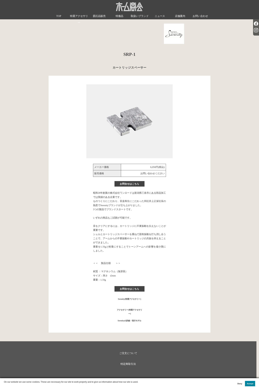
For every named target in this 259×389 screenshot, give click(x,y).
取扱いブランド (140, 16)
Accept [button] (250, 384)
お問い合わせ (200, 16)
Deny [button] (239, 384)
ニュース (160, 16)
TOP (58, 16)
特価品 (119, 16)
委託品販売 (99, 16)
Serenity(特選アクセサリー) (129, 299)
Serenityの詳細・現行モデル (129, 321)
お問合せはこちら (129, 183)
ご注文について (128, 353)
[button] (4, 385)
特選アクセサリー (79, 19)
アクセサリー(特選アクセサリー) (129, 311)
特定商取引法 (128, 364)
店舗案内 (180, 16)
